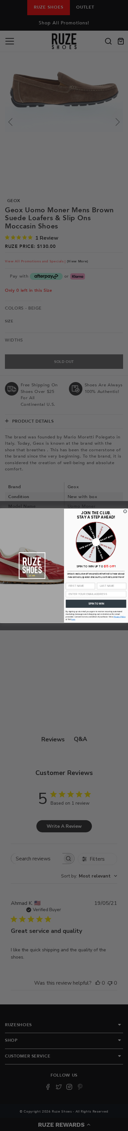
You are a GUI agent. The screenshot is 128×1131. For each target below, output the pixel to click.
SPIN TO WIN (96, 603)
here (73, 619)
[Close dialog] (125, 511)
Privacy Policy (120, 616)
